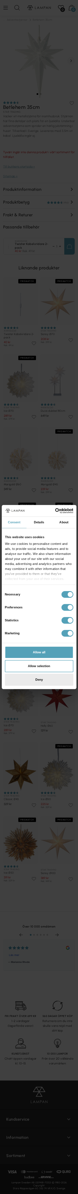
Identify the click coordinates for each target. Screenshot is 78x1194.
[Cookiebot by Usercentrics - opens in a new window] (55, 511)
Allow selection (39, 666)
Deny (39, 679)
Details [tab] (39, 522)
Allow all (39, 652)
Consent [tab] (14, 522)
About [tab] (63, 522)
